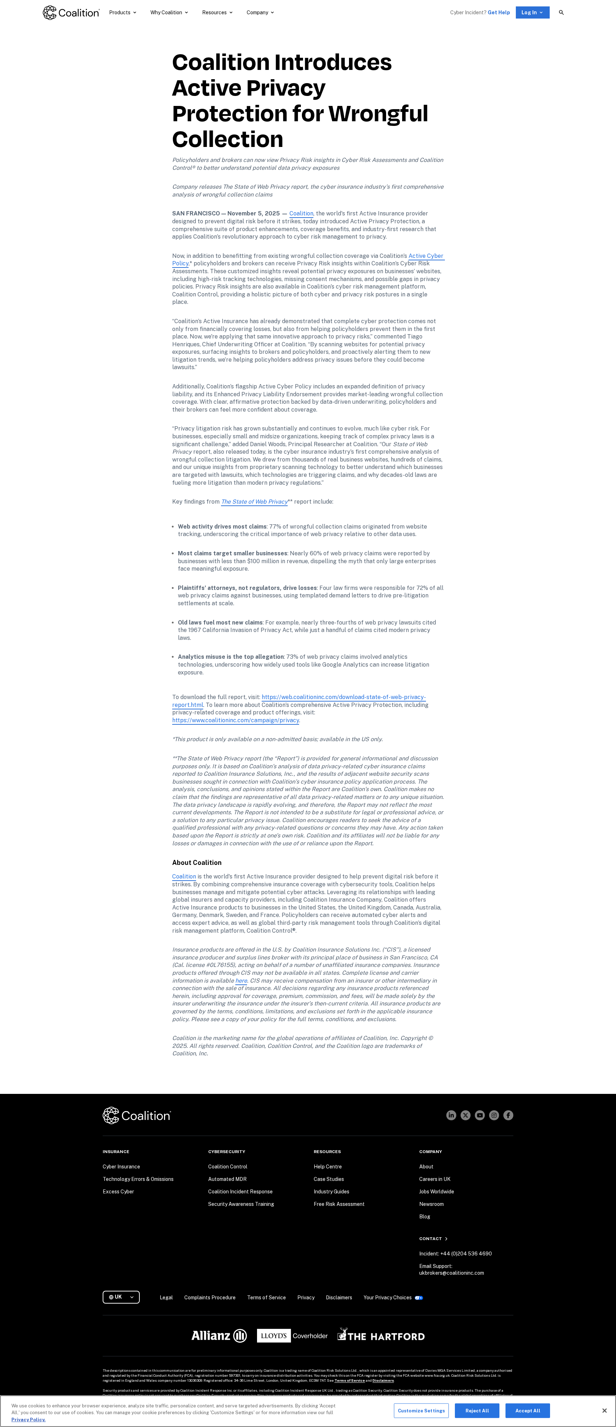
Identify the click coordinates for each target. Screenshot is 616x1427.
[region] (308, 1411)
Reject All (477, 1410)
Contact (430, 1238)
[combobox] (124, 1297)
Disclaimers (383, 1380)
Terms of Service (349, 1380)
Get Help (499, 12)
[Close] (604, 1410)
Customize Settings (421, 1410)
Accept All (527, 1410)
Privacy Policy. (28, 1419)
